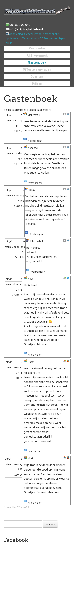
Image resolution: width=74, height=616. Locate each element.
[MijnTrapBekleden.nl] (37, 12)
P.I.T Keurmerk (37, 55)
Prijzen (37, 83)
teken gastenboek (40, 110)
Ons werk (36, 48)
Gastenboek (37, 62)
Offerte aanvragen (37, 69)
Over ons (37, 76)
